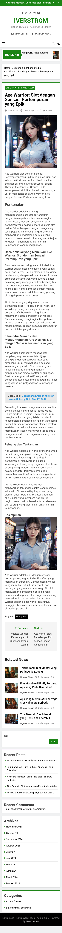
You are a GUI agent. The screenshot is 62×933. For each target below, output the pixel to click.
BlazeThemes (32, 921)
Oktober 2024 (13, 833)
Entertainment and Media (20, 87)
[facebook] (22, 13)
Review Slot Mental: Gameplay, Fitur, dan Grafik (30, 792)
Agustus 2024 (13, 845)
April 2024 (11, 870)
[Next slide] (58, 3)
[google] (34, 13)
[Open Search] (53, 43)
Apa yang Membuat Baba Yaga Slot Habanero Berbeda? (28, 3)
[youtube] (38, 13)
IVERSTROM (31, 20)
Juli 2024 (10, 852)
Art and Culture (13, 901)
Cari (6, 735)
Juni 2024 (11, 858)
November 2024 (14, 826)
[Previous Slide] (54, 3)
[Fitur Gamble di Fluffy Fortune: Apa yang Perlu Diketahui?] (55, 56)
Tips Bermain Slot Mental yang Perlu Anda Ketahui (32, 786)
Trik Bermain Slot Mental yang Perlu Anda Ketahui (32, 760)
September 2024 (14, 839)
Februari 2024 (13, 883)
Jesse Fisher (13, 110)
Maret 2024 (11, 877)
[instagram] (26, 13)
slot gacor (21, 616)
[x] (30, 13)
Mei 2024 (10, 864)
